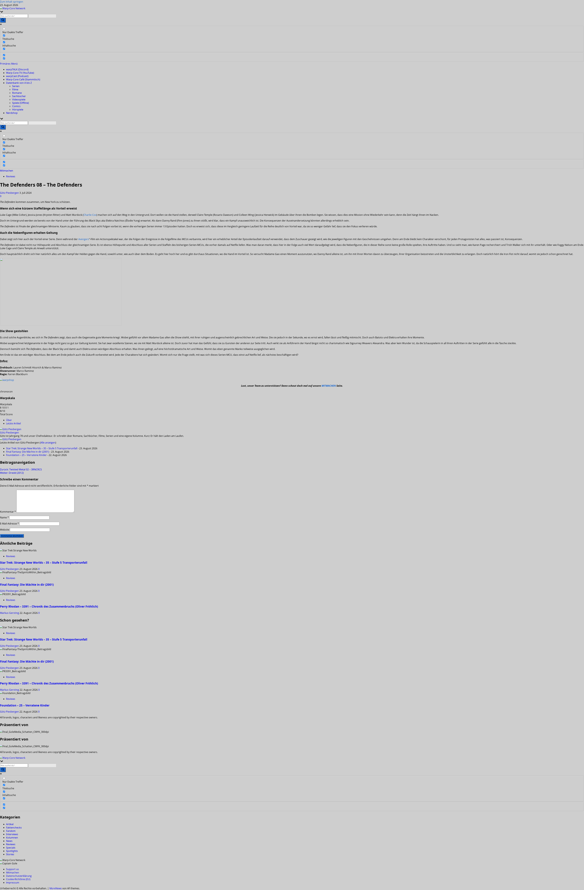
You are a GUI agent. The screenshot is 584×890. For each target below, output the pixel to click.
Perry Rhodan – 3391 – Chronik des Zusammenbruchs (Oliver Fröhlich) (49, 606)
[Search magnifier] (3, 20)
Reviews (10, 176)
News (9, 841)
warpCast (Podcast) (17, 76)
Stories (10, 854)
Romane (17, 92)
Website (4, 529)
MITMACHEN (329, 385)
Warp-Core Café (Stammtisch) (23, 79)
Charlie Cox (89, 214)
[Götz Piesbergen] (10, 429)
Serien (15, 86)
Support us (12, 869)
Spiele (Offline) (20, 103)
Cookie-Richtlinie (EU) (18, 879)
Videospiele (18, 99)
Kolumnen (12, 837)
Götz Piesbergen (9, 192)
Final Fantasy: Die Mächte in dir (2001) (27, 451)
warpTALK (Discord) (17, 69)
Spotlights (12, 851)
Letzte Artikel (13, 423)
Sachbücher (19, 96)
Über (9, 420)
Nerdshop (12, 113)
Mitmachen (6, 170)
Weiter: (12, 472)
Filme (15, 89)
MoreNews (55, 888)
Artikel (10, 824)
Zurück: (21, 469)
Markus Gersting (10, 613)
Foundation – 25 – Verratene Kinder (26, 455)
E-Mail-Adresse (9, 523)
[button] (9, 63)
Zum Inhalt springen (11, 1)
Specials (10, 847)
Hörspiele (17, 109)
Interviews (12, 834)
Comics (16, 106)
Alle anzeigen (47, 442)
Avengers (83, 239)
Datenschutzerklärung (19, 876)
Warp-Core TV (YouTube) (20, 72)
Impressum (12, 882)
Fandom (11, 831)
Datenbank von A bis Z (19, 82)
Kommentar (8, 511)
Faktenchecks (14, 827)
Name (4, 517)
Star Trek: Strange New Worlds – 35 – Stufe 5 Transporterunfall (41, 448)
